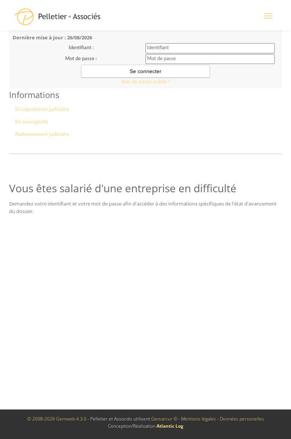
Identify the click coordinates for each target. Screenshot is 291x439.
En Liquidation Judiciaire (42, 109)
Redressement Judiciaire (42, 134)
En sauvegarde (31, 121)
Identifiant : (81, 47)
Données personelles (242, 419)
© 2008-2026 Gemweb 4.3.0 (56, 419)
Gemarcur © (164, 419)
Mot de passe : (81, 58)
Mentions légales (198, 419)
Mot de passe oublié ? (145, 81)
